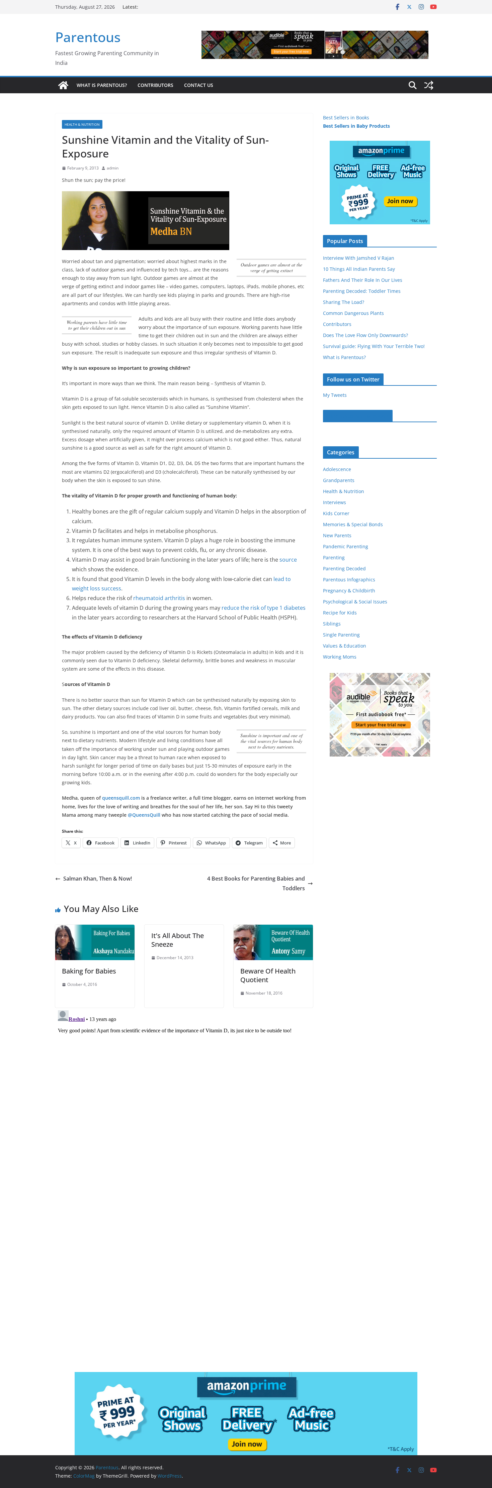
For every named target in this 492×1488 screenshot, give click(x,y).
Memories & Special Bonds (353, 524)
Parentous (87, 37)
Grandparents (338, 480)
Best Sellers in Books (346, 117)
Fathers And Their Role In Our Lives (362, 280)
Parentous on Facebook (358, 416)
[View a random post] (429, 85)
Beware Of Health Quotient (268, 975)
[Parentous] (63, 85)
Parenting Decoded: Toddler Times (362, 291)
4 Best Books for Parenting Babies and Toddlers (256, 883)
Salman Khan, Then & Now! (97, 878)
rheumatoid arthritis (159, 598)
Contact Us (198, 85)
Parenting (334, 557)
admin (112, 168)
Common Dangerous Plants (353, 313)
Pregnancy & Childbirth (349, 590)
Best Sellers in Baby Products (356, 126)
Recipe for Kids (340, 612)
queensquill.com (121, 798)
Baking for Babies (89, 971)
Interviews (334, 502)
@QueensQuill (144, 815)
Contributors (155, 85)
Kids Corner (336, 513)
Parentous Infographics (349, 579)
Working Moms (339, 657)
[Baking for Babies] (95, 929)
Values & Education (344, 646)
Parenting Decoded (344, 568)
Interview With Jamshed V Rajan (358, 258)
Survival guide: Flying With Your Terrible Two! (374, 346)
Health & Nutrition (82, 124)
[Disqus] (184, 1091)
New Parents (337, 535)
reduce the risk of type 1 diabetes (264, 607)
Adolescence (337, 469)
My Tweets (335, 395)
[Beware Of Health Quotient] (273, 929)
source (288, 559)
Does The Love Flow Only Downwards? (365, 335)
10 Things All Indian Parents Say (359, 269)
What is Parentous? (102, 85)
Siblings (332, 623)
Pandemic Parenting (345, 546)
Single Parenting (341, 635)
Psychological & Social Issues (355, 601)
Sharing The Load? (343, 302)
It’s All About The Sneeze (177, 940)
